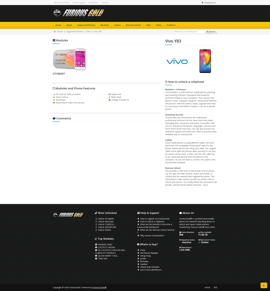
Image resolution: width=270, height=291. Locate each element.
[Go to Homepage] (79, 13)
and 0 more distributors (151, 269)
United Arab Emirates (149, 267)
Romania (144, 261)
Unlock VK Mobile (105, 218)
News (69, 25)
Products (171, 25)
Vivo (89, 31)
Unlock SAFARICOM (106, 227)
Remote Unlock (133, 25)
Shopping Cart (209, 2)
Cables (117, 25)
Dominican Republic (149, 253)
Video (158, 25)
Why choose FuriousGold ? (152, 235)
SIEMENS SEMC (104, 244)
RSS (215, 287)
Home (58, 25)
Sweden (143, 264)
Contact (105, 2)
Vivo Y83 (98, 31)
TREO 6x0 (102, 258)
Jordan (143, 258)
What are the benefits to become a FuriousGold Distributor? (154, 225)
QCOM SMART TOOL (107, 255)
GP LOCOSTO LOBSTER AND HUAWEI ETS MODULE (110, 251)
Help (148, 25)
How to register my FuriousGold (154, 218)
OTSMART (59, 73)
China (142, 250)
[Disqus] (107, 161)
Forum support (79, 2)
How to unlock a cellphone (152, 221)
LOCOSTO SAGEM (106, 247)
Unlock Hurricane (105, 221)
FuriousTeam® (99, 287)
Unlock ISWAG (104, 230)
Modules (105, 25)
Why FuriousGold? (62, 2)
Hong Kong (145, 255)
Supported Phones (86, 25)
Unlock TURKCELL (106, 224)
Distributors (94, 2)
